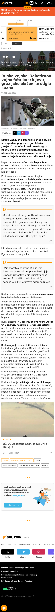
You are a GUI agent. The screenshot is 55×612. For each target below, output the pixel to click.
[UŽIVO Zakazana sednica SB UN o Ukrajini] (27, 419)
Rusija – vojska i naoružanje (29, 465)
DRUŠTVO (37, 544)
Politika (12, 544)
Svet (3, 544)
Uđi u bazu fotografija (27, 128)
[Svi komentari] (4, 608)
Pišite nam (29, 567)
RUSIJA (7, 439)
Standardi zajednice (9, 571)
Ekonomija (24, 544)
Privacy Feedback (25, 581)
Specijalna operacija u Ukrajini (21, 460)
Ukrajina (45, 465)
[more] (50, 240)
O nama (4, 567)
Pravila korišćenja (16, 567)
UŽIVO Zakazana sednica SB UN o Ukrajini (25, 445)
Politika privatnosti (9, 581)
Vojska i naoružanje (9, 465)
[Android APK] (9, 589)
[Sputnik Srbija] (8, 4)
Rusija (38, 460)
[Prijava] (36, 3)
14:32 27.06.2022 (8, 93)
